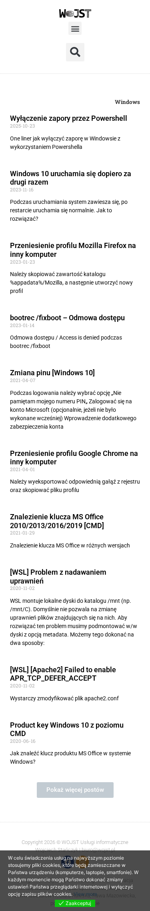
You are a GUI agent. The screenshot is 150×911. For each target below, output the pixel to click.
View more (85, 894)
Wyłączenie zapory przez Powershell (68, 118)
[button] (75, 28)
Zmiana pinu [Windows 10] (52, 372)
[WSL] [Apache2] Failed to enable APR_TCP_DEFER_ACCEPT (63, 674)
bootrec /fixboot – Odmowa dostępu (67, 317)
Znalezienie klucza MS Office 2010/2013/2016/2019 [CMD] (57, 521)
